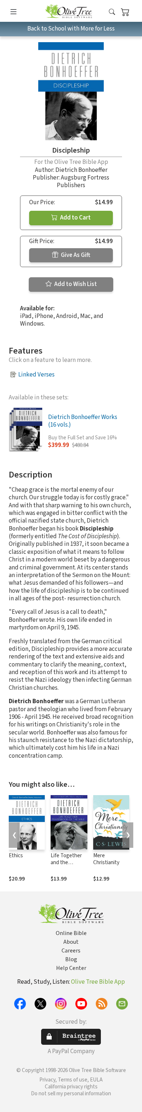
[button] (112, 12)
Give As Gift (75, 255)
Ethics (16, 855)
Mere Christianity (106, 859)
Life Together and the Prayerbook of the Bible (67, 866)
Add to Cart (75, 217)
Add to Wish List (75, 284)
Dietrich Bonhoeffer (81, 170)
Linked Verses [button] (36, 374)
